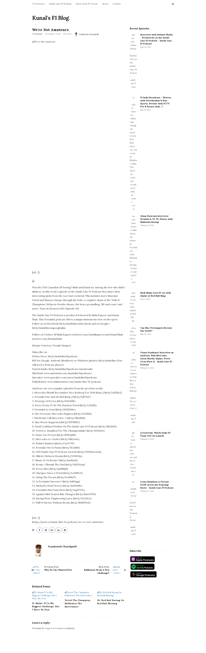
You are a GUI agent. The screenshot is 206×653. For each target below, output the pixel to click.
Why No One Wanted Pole (58, 570)
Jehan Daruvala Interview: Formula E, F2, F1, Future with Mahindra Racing (156, 219)
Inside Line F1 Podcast (60, 3)
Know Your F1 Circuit (87, 3)
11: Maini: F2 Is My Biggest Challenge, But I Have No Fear (46, 606)
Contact (117, 3)
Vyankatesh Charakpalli (89, 34)
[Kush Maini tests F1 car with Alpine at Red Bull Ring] (133, 307)
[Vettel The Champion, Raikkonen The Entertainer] (79, 594)
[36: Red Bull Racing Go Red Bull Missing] (111, 594)
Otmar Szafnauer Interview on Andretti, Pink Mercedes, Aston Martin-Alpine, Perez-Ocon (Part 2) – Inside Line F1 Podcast (157, 358)
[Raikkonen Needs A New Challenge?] (116, 569)
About (105, 3)
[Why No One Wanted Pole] (36, 569)
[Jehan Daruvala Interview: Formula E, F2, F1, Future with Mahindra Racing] (133, 251)
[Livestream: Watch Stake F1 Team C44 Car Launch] (133, 453)
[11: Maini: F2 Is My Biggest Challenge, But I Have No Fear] (46, 595)
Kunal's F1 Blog (50, 17)
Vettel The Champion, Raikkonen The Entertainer (78, 603)
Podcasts (38, 34)
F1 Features (38, 3)
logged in (50, 628)
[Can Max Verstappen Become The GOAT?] (133, 336)
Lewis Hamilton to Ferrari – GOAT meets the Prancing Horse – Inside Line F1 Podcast (156, 484)
